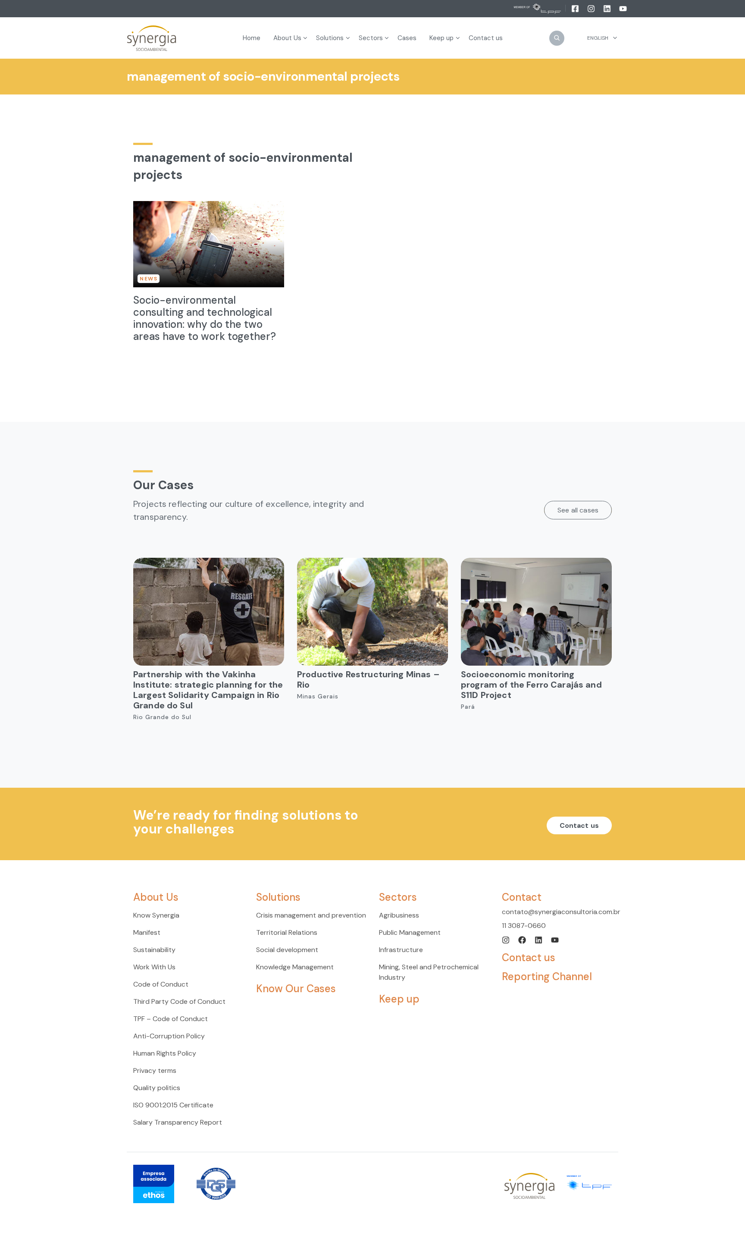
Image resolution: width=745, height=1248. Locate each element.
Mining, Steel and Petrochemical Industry (429, 972)
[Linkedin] (608, 8)
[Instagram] (592, 8)
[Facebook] (576, 8)
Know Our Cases (296, 988)
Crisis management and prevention (311, 915)
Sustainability (154, 949)
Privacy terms (154, 1070)
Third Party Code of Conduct (179, 1001)
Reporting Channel (547, 976)
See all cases (577, 510)
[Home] (152, 38)
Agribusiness (399, 915)
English (597, 38)
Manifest (146, 932)
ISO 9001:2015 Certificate (173, 1105)
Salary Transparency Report (177, 1122)
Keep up (399, 999)
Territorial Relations (286, 932)
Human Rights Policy (164, 1053)
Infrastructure (401, 949)
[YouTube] (623, 8)
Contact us (579, 825)
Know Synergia (156, 915)
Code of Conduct (160, 984)
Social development (287, 949)
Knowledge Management (295, 966)
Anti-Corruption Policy (169, 1036)
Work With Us (154, 966)
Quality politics (156, 1087)
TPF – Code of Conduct (170, 1018)
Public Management (410, 932)
